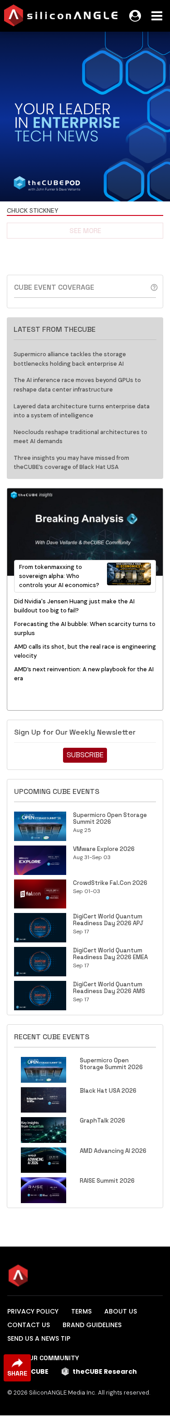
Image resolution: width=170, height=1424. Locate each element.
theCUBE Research (105, 1371)
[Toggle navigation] (157, 16)
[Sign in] (135, 16)
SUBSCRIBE (85, 755)
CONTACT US (28, 1324)
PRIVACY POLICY (32, 1311)
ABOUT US (120, 1311)
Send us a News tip (38, 1338)
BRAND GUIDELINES (92, 1324)
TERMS (81, 1311)
